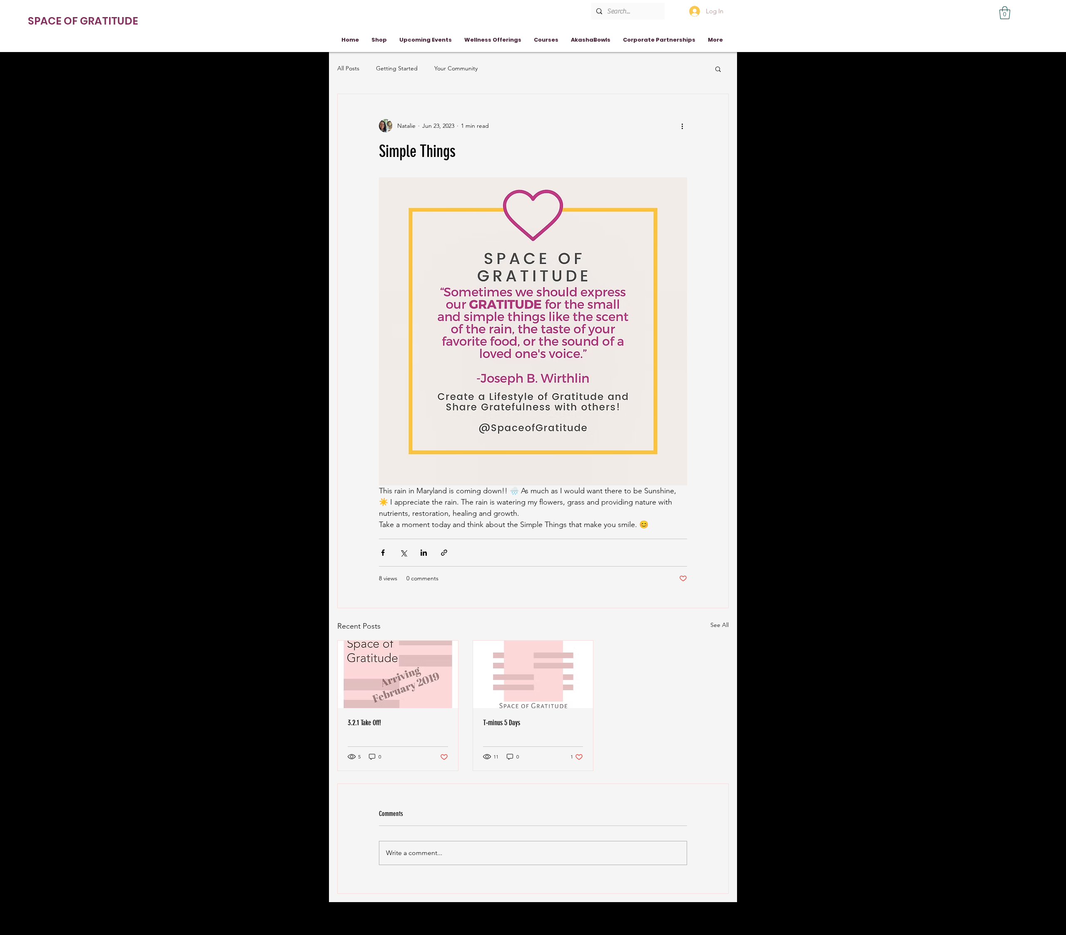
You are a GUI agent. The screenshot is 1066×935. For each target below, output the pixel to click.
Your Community (456, 68)
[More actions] (682, 126)
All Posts (348, 68)
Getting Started (397, 68)
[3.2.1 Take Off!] (398, 674)
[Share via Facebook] (383, 553)
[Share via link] (444, 553)
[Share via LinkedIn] (424, 553)
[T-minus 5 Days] (533, 674)
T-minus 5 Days (501, 722)
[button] (1004, 12)
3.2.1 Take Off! (364, 722)
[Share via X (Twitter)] (403, 553)
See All (719, 625)
